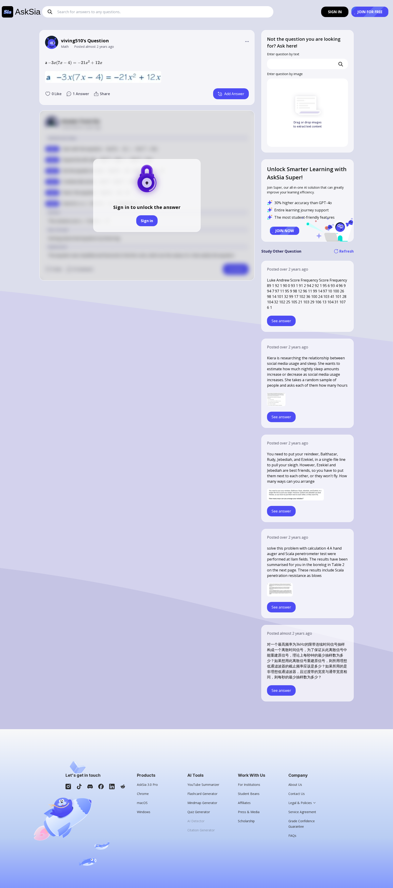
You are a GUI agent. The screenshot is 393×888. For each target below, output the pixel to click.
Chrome (143, 794)
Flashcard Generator (202, 794)
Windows (143, 812)
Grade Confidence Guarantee (301, 824)
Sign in (147, 220)
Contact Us (296, 794)
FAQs (292, 835)
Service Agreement (302, 812)
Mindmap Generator (202, 803)
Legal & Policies (300, 803)
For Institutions (249, 784)
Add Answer (234, 93)
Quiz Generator (198, 812)
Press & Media (248, 812)
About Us (295, 784)
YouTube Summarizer (203, 784)
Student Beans (248, 794)
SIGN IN (335, 11)
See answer (281, 320)
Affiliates (244, 803)
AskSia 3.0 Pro (147, 784)
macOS (142, 803)
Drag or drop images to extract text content (307, 124)
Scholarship (246, 821)
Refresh (346, 251)
